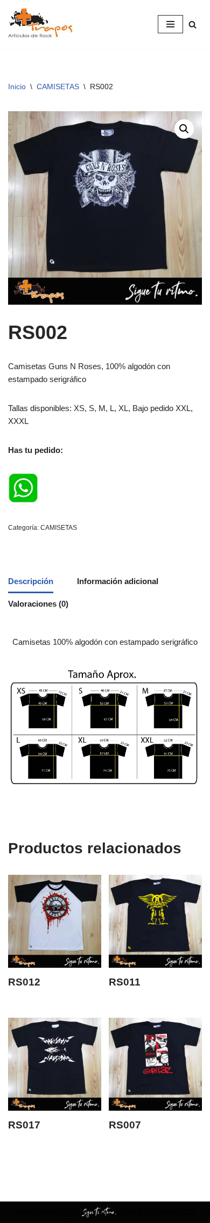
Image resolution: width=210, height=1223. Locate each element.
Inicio (17, 86)
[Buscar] (192, 24)
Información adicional (117, 581)
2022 (184, 1212)
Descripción (30, 581)
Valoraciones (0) (38, 603)
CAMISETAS (58, 86)
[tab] (30, 582)
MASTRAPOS (41, 1212)
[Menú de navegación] (170, 24)
